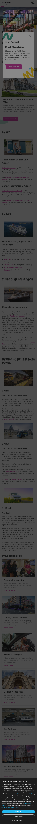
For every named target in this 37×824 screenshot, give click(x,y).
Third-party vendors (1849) (24, 794)
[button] (18, 820)
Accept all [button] (18, 811)
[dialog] (18, 801)
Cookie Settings (5, 807)
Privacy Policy (15, 807)
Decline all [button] (18, 816)
